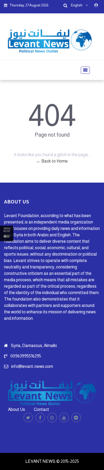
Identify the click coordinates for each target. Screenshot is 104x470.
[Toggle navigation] (83, 70)
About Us (16, 409)
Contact (41, 409)
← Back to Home (52, 161)
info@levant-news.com (32, 366)
